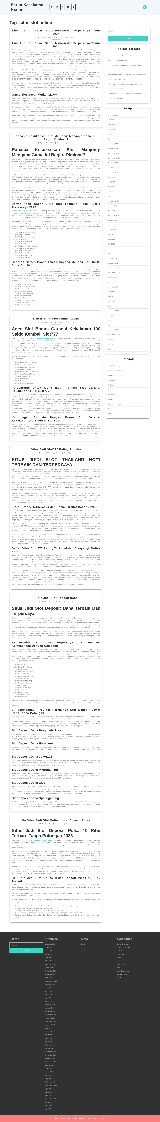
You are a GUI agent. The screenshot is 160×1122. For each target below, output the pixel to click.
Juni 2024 (111, 239)
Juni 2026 (111, 125)
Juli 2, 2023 (46, 824)
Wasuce (59, 37)
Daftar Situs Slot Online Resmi (56, 318)
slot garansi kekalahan (43, 338)
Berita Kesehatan (114, 366)
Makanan (111, 380)
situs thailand (54, 159)
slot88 (110, 399)
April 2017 (112, 349)
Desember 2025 (114, 153)
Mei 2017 (111, 344)
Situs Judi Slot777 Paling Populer (56, 449)
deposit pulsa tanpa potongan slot (41, 840)
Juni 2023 (111, 296)
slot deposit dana (57, 618)
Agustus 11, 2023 (46, 322)
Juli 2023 (111, 292)
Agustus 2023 (113, 287)
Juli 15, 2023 (45, 601)
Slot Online (32, 786)
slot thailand (28, 716)
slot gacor (47, 70)
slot (109, 390)
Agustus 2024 (113, 230)
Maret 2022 (112, 325)
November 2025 (114, 158)
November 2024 (114, 215)
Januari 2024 (113, 263)
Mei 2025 (111, 187)
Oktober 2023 (113, 277)
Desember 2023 (114, 268)
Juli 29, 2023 (46, 453)
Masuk (83, 944)
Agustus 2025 (113, 172)
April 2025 (112, 191)
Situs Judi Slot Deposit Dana (56, 597)
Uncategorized (113, 409)
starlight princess (114, 404)
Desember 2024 (114, 210)
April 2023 (112, 306)
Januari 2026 (113, 148)
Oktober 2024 (113, 220)
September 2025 (114, 167)
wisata (110, 414)
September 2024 (114, 225)
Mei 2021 (111, 339)
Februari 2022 (113, 330)
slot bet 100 (112, 394)
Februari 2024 (113, 258)
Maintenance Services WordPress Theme (73, 1118)
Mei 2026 (111, 129)
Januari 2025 (113, 206)
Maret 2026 (112, 139)
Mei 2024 (111, 244)
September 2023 (114, 282)
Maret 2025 (112, 196)
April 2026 (112, 134)
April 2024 (112, 249)
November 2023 (114, 273)
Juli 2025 (111, 177)
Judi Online (112, 375)
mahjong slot (23, 211)
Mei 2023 (111, 301)
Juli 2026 (111, 120)
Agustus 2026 (113, 115)
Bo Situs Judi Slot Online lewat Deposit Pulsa (56, 820)
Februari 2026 (113, 144)
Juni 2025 (111, 182)
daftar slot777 (45, 469)
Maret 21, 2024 (45, 37)
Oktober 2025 (113, 163)
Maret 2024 (112, 253)
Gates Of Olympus (115, 371)
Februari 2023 (113, 311)
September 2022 (114, 315)
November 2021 (114, 335)
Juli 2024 (111, 234)
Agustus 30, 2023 (46, 143)
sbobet (110, 385)
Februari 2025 (113, 201)
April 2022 (112, 320)
